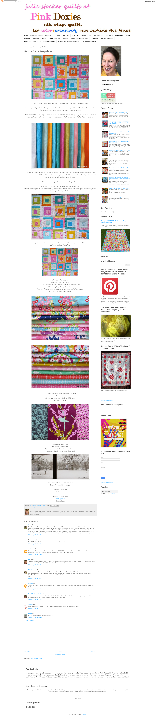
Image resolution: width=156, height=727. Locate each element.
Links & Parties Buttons (39, 38)
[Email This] (51, 506)
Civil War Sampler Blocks (89, 41)
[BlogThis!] (53, 506)
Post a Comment (30, 620)
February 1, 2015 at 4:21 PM (35, 535)
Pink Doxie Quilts (98, 35)
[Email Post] (48, 505)
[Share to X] (54, 506)
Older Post (93, 651)
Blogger (84, 714)
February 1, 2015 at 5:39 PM (35, 544)
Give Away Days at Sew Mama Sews (118, 112)
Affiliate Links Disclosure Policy (79, 38)
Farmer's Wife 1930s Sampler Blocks (68, 41)
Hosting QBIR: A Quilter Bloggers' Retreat (119, 188)
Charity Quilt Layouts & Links (32, 41)
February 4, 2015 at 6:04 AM (35, 617)
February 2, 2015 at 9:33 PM (35, 589)
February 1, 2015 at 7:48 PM (35, 565)
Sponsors (65, 38)
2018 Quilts (75, 35)
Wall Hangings (119, 35)
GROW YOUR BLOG (114, 159)
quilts (34, 507)
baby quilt (30, 507)
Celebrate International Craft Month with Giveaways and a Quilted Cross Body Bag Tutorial (119, 179)
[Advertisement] (60, 636)
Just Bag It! (109, 35)
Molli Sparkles (60, 498)
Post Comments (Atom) (36, 658)
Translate (112, 493)
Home (26, 35)
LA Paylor (30, 548)
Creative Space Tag (54, 38)
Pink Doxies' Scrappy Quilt (115, 197)
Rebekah (30, 583)
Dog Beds (27, 38)
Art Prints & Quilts (86, 35)
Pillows (128, 35)
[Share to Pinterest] (58, 506)
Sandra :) (30, 604)
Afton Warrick (31, 569)
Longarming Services (36, 35)
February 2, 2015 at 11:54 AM (35, 578)
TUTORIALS (94, 38)
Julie (29, 559)
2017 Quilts (66, 35)
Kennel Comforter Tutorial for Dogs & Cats (119, 150)
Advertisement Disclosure (107, 400)
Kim (29, 524)
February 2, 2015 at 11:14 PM (35, 599)
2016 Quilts (56, 35)
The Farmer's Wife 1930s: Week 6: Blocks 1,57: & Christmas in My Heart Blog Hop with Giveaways (119, 122)
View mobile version (60, 654)
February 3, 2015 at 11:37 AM (35, 608)
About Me (48, 35)
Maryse (30, 613)
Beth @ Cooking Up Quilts (34, 594)
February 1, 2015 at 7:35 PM (35, 554)
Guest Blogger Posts (49, 41)
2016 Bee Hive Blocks (107, 38)
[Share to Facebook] (56, 506)
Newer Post (27, 651)
